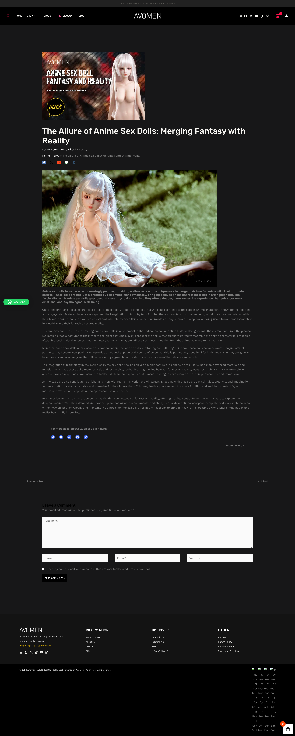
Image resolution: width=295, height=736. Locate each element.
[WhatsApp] (267, 16)
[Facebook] (245, 16)
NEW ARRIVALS (160, 651)
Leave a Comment (54, 149)
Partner (222, 637)
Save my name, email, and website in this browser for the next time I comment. (98, 569)
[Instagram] (240, 16)
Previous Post (33, 481)
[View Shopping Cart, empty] (277, 15)
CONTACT (91, 646)
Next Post (264, 481)
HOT (154, 646)
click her (98, 428)
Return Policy (225, 641)
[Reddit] (59, 162)
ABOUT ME (91, 641)
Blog (71, 149)
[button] (8, 16)
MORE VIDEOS (235, 445)
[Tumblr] (74, 162)
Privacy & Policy (227, 646)
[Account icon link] (286, 15)
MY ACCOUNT (93, 637)
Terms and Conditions (229, 651)
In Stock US (158, 637)
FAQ (88, 651)
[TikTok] (262, 16)
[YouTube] (256, 16)
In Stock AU (158, 641)
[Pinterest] (86, 437)
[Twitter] (251, 16)
